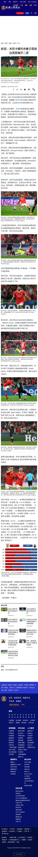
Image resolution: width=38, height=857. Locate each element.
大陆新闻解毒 (22, 754)
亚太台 (12, 687)
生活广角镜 (27, 762)
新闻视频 (12, 728)
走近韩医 (13, 774)
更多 (18, 842)
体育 (10, 43)
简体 (24, 1)
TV (27, 13)
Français (32, 687)
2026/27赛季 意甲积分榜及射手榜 (13, 621)
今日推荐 (32, 720)
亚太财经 (11, 754)
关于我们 (12, 829)
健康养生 (13, 759)
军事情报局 (21, 745)
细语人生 (20, 756)
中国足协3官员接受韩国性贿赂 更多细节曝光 (13, 632)
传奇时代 (18, 793)
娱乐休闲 (27, 759)
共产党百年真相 (20, 796)
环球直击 (11, 733)
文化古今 (30, 745)
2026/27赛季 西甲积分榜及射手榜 (13, 611)
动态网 (30, 839)
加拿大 (15, 685)
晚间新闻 (11, 738)
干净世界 (29, 837)
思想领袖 (20, 740)
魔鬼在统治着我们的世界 (23, 800)
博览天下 (11, 722)
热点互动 (20, 733)
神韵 (5, 1)
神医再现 (13, 771)
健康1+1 (12, 762)
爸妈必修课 (30, 742)
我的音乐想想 (28, 785)
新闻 (10, 711)
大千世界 (27, 776)
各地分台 (15, 1)
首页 (2, 43)
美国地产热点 (31, 747)
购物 (22, 704)
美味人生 (27, 771)
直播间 (18, 701)
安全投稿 (11, 831)
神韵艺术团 (13, 837)
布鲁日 (6, 103)
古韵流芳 (30, 735)
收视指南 (19, 829)
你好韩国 (27, 767)
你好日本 (27, 764)
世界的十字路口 (22, 749)
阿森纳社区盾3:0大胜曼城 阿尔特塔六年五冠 (31, 632)
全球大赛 (31, 722)
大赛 (9, 1)
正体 (21, 1)
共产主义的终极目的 (21, 798)
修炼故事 (18, 819)
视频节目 (26, 698)
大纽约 (10, 685)
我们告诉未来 (19, 791)
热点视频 (18, 720)
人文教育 (30, 728)
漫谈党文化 (19, 817)
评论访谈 (21, 728)
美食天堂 (27, 769)
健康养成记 (13, 769)
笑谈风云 (30, 733)
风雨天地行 (19, 810)
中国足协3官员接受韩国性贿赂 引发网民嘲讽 (31, 621)
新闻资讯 (17, 698)
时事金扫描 (21, 735)
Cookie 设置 (19, 854)
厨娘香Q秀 (27, 778)
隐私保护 (27, 829)
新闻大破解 (21, 742)
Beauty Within (28, 774)
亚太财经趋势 (13, 752)
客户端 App (5, 833)
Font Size (29, 89)
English (25, 687)
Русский (4, 690)
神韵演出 (24, 722)
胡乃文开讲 (13, 767)
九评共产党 (19, 802)
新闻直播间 (20, 13)
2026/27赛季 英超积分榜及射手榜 (31, 611)
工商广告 (18, 821)
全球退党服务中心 (14, 839)
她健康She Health (15, 764)
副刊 (6, 43)
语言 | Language (32, 1)
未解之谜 (30, 731)
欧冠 (20, 97)
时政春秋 (20, 738)
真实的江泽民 (19, 805)
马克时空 (20, 752)
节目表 (11, 701)
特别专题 (19, 788)
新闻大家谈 (21, 731)
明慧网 (24, 839)
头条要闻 (11, 720)
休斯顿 (31, 685)
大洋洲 (26, 685)
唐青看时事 (21, 747)
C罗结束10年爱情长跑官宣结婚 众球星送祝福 (13, 643)
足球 (14, 43)
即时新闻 (25, 720)
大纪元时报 (21, 837)
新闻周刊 (11, 742)
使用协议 (4, 831)
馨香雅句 (30, 738)
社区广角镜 (12, 749)
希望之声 (4, 839)
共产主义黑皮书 (20, 812)
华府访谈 (11, 745)
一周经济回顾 (13, 747)
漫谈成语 (30, 740)
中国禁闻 (11, 735)
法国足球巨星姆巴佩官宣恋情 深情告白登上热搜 (13, 653)
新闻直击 (11, 740)
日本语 (10, 690)
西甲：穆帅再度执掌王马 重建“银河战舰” (31, 643)
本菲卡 (18, 100)
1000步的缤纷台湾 (29, 782)
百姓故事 (18, 814)
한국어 (16, 690)
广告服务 (19, 831)
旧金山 (6, 687)
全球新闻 (11, 731)
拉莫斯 (6, 150)
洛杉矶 (20, 685)
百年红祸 (18, 807)
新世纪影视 (11, 842)
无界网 (4, 842)
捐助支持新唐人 (14, 704)
